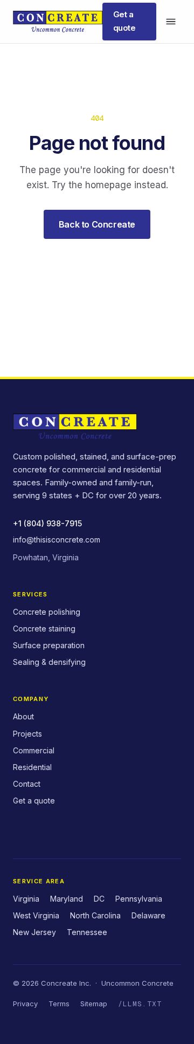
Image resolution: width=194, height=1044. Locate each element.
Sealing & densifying (49, 662)
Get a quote (124, 21)
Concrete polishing (46, 611)
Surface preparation (49, 645)
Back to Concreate (97, 224)
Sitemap (93, 1003)
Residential (32, 767)
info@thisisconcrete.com (56, 539)
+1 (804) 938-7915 (47, 523)
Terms (59, 1003)
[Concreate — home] (57, 21)
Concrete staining (44, 628)
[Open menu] (171, 21)
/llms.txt (140, 1003)
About (23, 716)
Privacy (25, 1003)
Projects (27, 733)
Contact (26, 783)
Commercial (33, 750)
